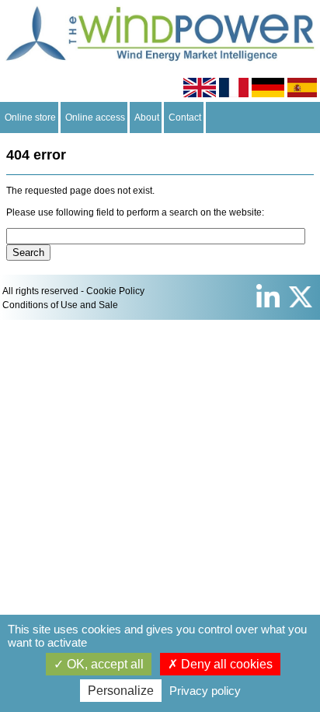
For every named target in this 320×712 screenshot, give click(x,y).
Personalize (121, 690)
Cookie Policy (115, 291)
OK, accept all (104, 664)
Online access (95, 117)
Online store (30, 117)
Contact (185, 117)
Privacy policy (205, 690)
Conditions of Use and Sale (60, 305)
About (147, 117)
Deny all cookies (225, 664)
